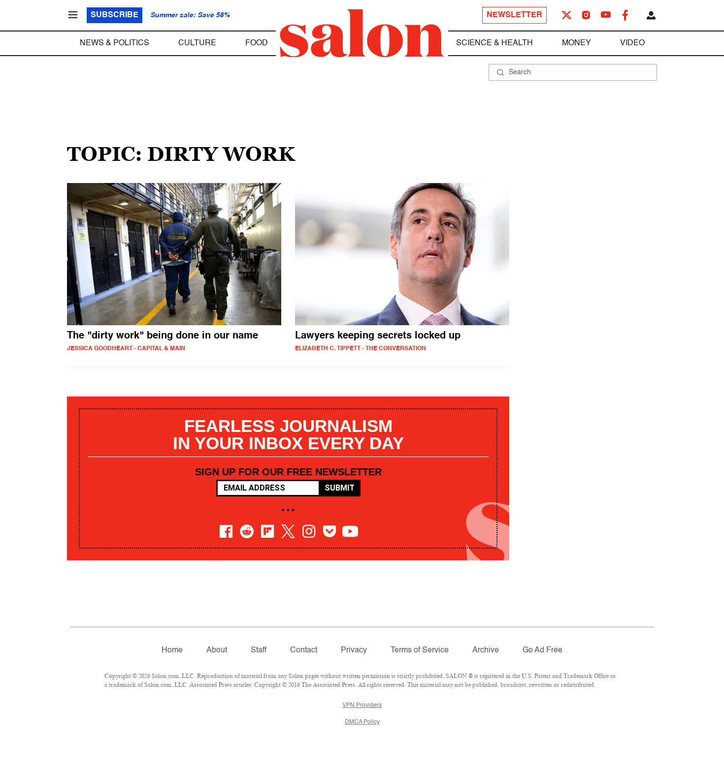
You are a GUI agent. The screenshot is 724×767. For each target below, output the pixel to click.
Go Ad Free (542, 650)
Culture (197, 43)
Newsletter (514, 15)
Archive (485, 650)
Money (576, 43)
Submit (340, 487)
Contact (303, 650)
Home (172, 650)
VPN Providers (362, 705)
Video (632, 43)
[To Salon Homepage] (362, 33)
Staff (258, 650)
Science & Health (494, 43)
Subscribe (114, 15)
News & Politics (114, 43)
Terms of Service (420, 650)
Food (256, 43)
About (216, 650)
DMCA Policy (362, 722)
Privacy (354, 650)
